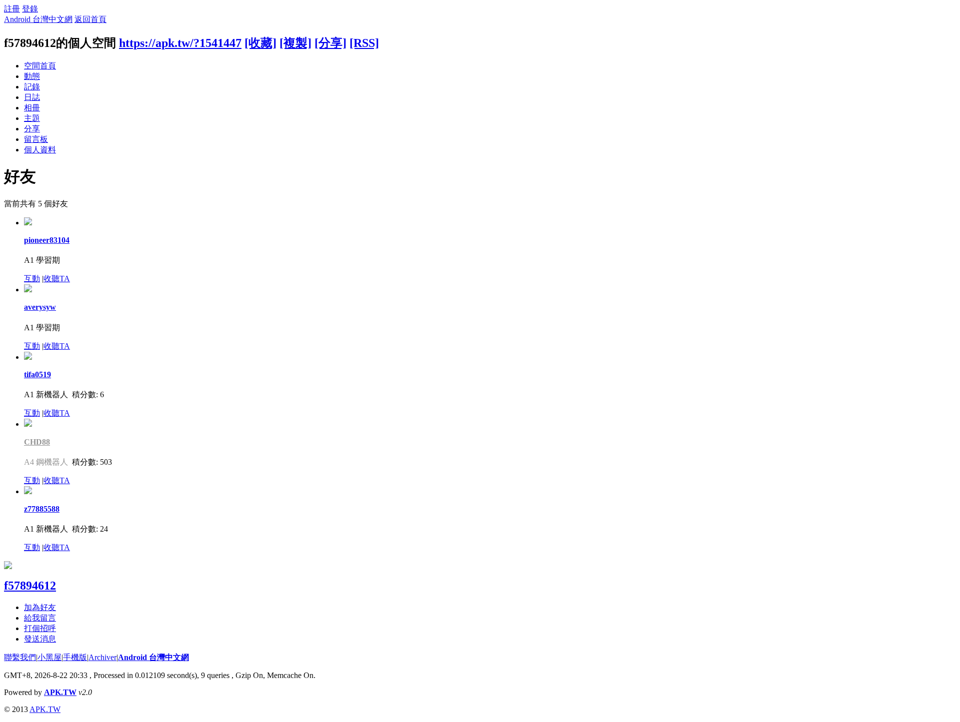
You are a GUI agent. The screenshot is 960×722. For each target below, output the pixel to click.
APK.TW (60, 692)
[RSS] (364, 42)
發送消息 (40, 639)
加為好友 (40, 607)
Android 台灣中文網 (38, 19)
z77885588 (42, 509)
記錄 (32, 86)
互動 (32, 278)
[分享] (330, 42)
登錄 (30, 8)
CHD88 (37, 442)
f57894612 (30, 585)
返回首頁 (90, 19)
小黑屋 (50, 657)
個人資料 (40, 149)
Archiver (102, 657)
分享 (32, 128)
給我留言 (40, 618)
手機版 (75, 657)
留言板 (36, 139)
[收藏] (260, 42)
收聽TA (57, 278)
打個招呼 (40, 628)
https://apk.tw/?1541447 (180, 42)
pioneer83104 (47, 240)
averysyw (40, 307)
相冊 (32, 107)
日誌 (32, 97)
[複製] (296, 42)
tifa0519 (37, 374)
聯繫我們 (20, 657)
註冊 (12, 8)
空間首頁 (40, 65)
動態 (32, 76)
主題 (32, 118)
